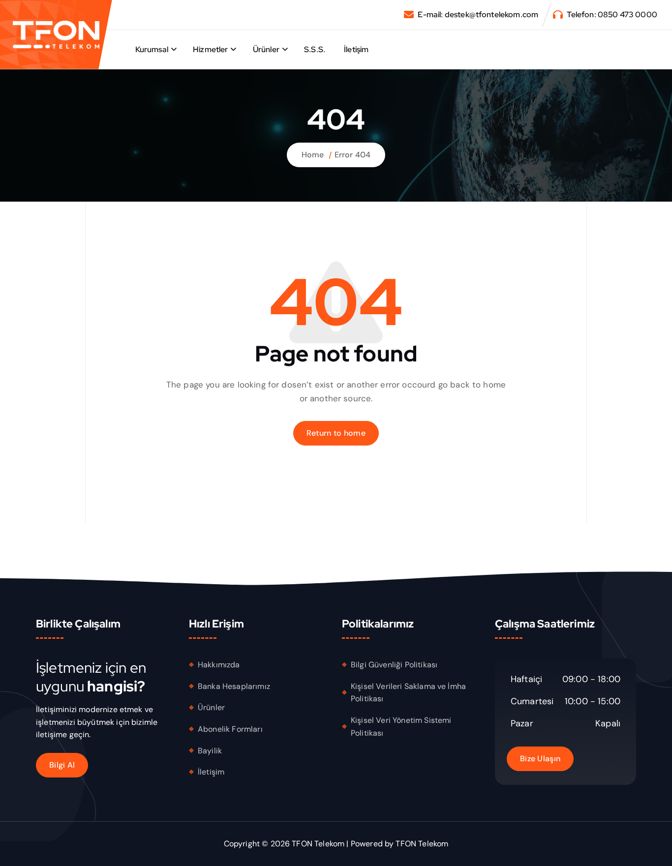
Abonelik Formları (230, 729)
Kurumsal (151, 49)
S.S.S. (314, 49)
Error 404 (352, 154)
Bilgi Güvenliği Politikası (394, 664)
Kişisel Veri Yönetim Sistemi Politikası (401, 726)
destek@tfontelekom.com (492, 14)
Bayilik (210, 750)
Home (313, 154)
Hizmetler (210, 49)
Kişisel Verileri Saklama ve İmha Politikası (408, 692)
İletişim (356, 49)
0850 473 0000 (627, 14)
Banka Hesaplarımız (234, 686)
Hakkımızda (219, 664)
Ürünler (266, 49)
